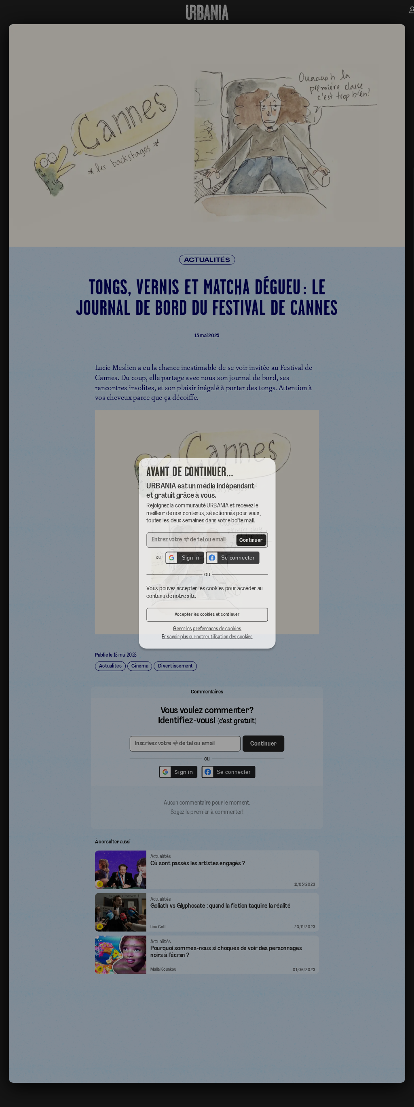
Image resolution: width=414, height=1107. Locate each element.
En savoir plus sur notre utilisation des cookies (207, 641)
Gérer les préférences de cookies (207, 633)
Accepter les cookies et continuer (207, 618)
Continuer (253, 540)
